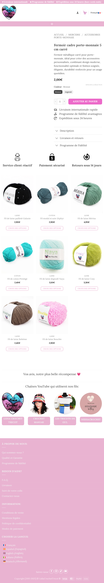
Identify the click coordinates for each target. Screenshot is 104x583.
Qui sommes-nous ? (13, 452)
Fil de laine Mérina (87, 218)
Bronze (58, 92)
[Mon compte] (77, 12)
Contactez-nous (10, 495)
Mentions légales (11, 518)
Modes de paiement (12, 528)
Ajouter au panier (85, 101)
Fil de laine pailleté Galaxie (17, 218)
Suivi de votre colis (12, 490)
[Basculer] (57, 131)
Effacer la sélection (94, 85)
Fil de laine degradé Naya (52, 279)
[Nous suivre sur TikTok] (61, 571)
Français (94, 12)
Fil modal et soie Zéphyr (52, 218)
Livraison (7, 485)
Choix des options (17, 228)
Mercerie (74, 34)
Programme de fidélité (14, 463)
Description (67, 130)
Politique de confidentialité (16, 523)
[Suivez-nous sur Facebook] (51, 571)
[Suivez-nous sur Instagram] (56, 571)
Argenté (68, 92)
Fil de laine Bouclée (52, 339)
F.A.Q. (5, 479)
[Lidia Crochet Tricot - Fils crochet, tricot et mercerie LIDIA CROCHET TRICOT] (9, 12)
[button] (85, 12)
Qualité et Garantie (12, 457)
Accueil (59, 34)
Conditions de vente (13, 512)
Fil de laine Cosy (87, 279)
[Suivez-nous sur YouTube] (66, 571)
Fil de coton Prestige (17, 279)
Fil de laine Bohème (17, 339)
